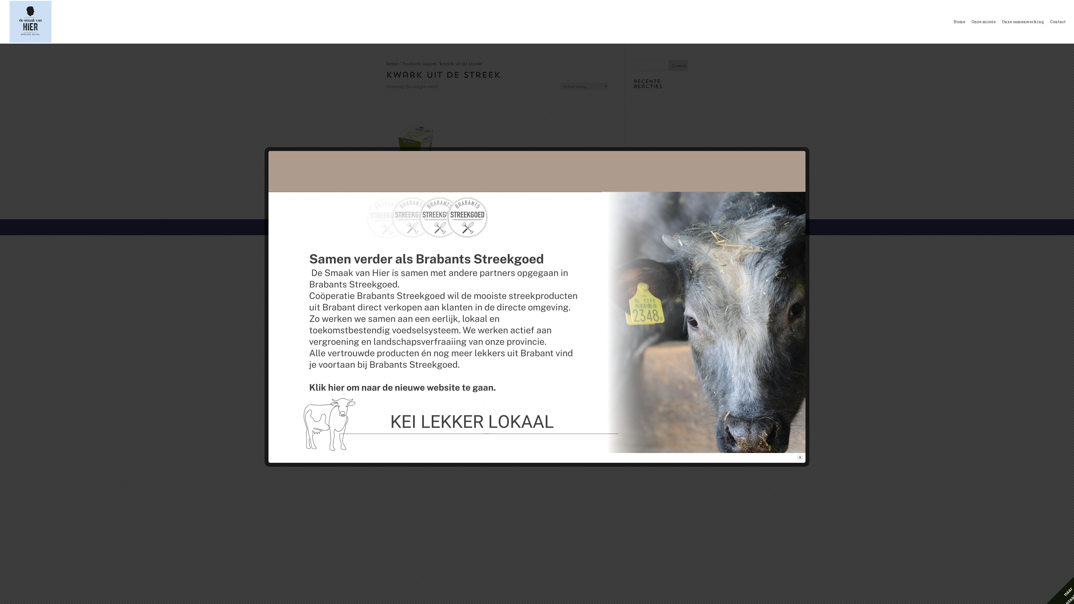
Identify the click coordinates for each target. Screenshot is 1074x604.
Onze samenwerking (1023, 22)
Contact (1058, 22)
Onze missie (983, 22)
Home (959, 22)
